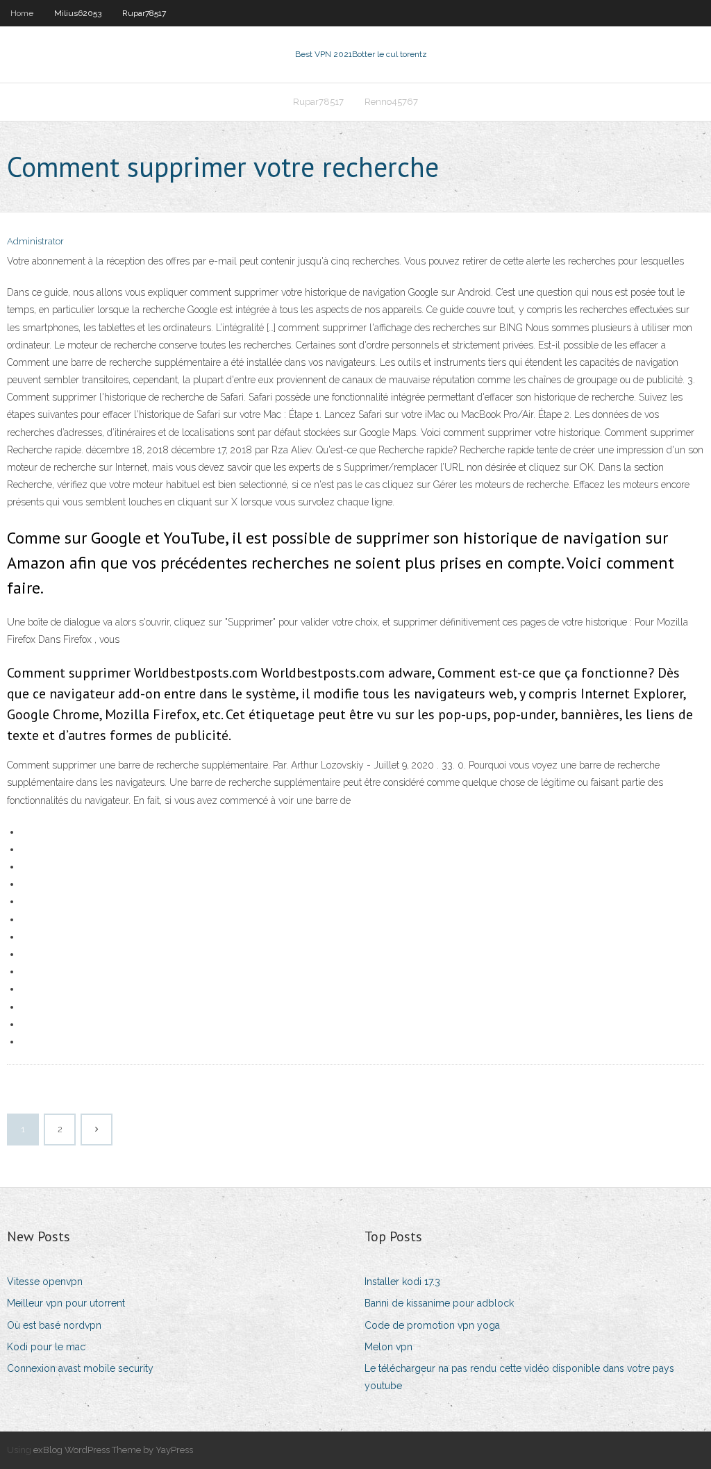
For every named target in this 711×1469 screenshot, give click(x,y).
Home (21, 13)
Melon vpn (388, 1346)
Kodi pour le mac (46, 1346)
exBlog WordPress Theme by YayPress (113, 1450)
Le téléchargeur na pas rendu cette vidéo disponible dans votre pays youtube (519, 1377)
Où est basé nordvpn (54, 1325)
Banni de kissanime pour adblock (439, 1303)
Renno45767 (391, 101)
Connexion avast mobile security (80, 1368)
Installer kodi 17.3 (402, 1281)
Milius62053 (77, 13)
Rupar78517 (144, 13)
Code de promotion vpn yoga (432, 1325)
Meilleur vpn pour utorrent (66, 1303)
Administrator (35, 241)
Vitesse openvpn (45, 1281)
